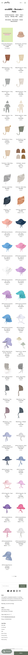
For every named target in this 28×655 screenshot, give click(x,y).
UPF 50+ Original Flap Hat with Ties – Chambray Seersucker (7, 353)
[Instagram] (17, 591)
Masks (17, 14)
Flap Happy (21, 330)
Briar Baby (7, 188)
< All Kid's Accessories (9, 14)
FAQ (2, 631)
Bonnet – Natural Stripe (20, 376)
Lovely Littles (7, 400)
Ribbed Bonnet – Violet (7, 421)
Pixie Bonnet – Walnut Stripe (7, 163)
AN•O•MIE (3, 625)
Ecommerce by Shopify (19, 648)
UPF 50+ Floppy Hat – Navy (7, 469)
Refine (21, 653)
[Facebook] (8, 591)
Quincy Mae (7, 69)
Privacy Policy (4, 635)
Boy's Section (15, 19)
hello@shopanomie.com (9, 616)
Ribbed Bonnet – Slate (7, 399)
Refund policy (4, 639)
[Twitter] (11, 591)
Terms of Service (4, 637)
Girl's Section (8, 19)
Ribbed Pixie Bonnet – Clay (7, 67)
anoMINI (7, 46)
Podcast (3, 629)
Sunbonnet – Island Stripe (7, 187)
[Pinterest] (14, 591)
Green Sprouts (7, 234)
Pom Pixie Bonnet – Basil (21, 139)
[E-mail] (20, 591)
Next (16, 576)
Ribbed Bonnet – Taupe (20, 399)
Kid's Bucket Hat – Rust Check (21, 43)
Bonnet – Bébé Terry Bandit (7, 376)
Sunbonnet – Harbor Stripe (21, 187)
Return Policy (4, 633)
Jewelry (21, 16)
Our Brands (3, 627)
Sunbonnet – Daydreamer (21, 209)
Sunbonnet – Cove (7, 209)
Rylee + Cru (21, 45)
